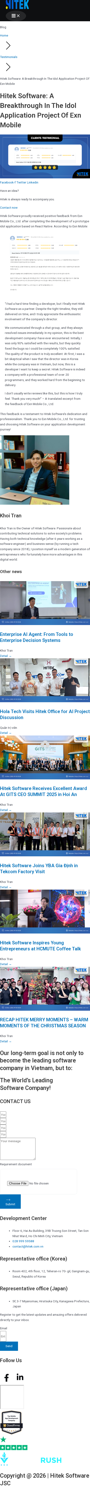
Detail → (6, 656)
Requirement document (16, 1164)
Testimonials (8, 57)
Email (3, 1328)
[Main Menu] (16, 16)
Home (4, 35)
